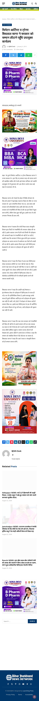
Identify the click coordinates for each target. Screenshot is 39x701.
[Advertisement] (19, 647)
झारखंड (28, 9)
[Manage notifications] (34, 697)
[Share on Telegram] (21, 55)
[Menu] (3, 3)
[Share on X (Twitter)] (13, 55)
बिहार (21, 9)
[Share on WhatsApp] (28, 55)
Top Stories (7, 25)
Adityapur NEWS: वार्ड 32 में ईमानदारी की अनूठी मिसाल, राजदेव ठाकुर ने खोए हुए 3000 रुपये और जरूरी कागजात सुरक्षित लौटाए (19, 495)
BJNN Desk (12, 46)
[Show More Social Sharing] (35, 55)
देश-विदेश (14, 9)
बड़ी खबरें (5, 9)
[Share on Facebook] (5, 55)
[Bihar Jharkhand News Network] (19, 3)
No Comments (8, 49)
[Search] (36, 3)
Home (4, 19)
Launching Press (28, 691)
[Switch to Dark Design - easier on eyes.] (32, 4)
